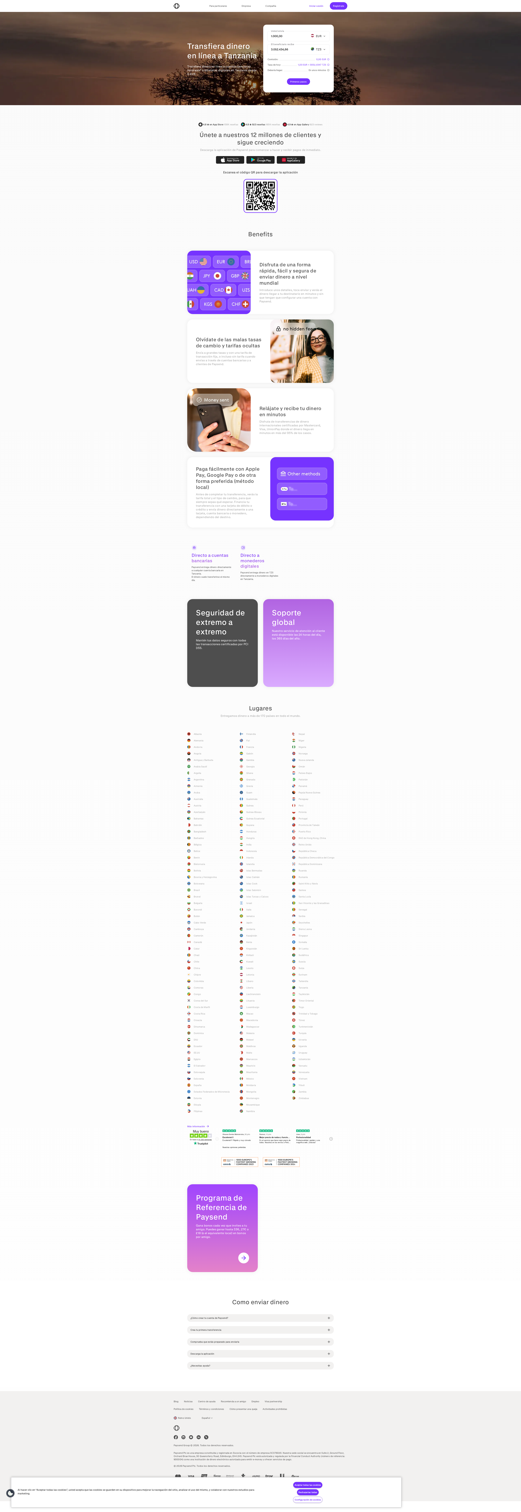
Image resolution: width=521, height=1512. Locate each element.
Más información (196, 1126)
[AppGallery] (291, 160)
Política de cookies (183, 1409)
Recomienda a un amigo (233, 1401)
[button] (10, 1493)
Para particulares (218, 6)
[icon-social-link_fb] (176, 1437)
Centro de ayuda (206, 1401)
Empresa (246, 6)
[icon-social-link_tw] (206, 1437)
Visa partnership (273, 1401)
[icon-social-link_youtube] (191, 1437)
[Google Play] (260, 160)
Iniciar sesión (316, 6)
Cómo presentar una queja (243, 1409)
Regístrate (338, 6)
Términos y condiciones (211, 1409)
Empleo (255, 1401)
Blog (176, 1401)
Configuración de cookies (308, 1500)
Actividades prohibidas (275, 1409)
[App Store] (230, 160)
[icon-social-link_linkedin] (198, 1437)
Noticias (188, 1401)
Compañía (270, 6)
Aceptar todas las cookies (308, 1485)
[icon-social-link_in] (183, 1437)
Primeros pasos (298, 81)
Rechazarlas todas (307, 1492)
